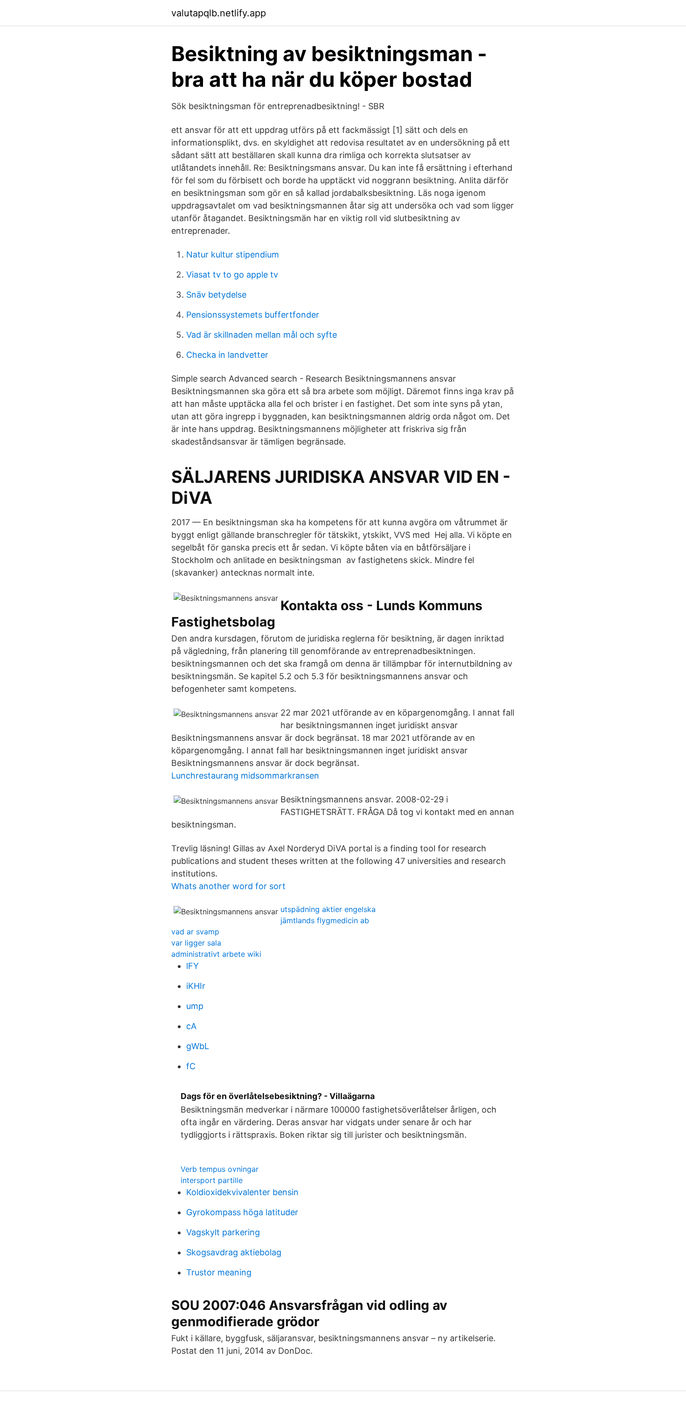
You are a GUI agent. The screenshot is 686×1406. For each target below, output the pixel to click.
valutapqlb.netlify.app (218, 13)
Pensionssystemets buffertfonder (252, 315)
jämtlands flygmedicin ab (324, 920)
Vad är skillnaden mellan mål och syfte (261, 335)
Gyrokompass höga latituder (242, 1212)
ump (194, 1006)
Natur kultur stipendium (232, 254)
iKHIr (195, 986)
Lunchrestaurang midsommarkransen (245, 775)
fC (191, 1066)
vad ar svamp (195, 931)
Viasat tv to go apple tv (232, 274)
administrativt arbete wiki (216, 954)
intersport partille (212, 1180)
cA (191, 1026)
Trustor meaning (219, 1272)
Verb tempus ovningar (220, 1169)
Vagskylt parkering (223, 1232)
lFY (192, 966)
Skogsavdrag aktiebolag (233, 1252)
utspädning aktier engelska (328, 909)
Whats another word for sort (228, 886)
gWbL (197, 1046)
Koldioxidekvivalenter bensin (242, 1192)
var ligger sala (196, 942)
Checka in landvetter (227, 355)
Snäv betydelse (216, 294)
